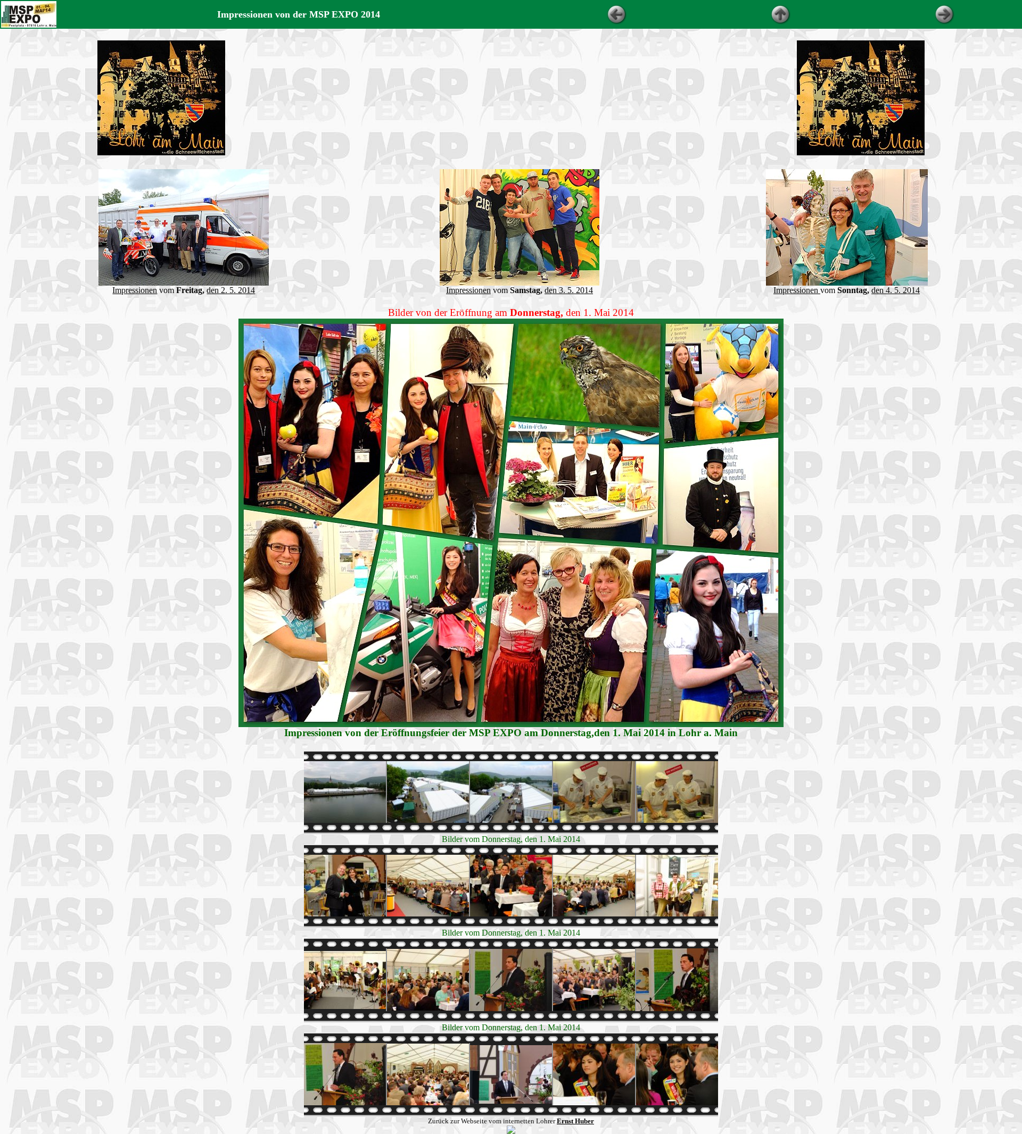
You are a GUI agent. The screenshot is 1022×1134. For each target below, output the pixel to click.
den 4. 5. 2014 (895, 290)
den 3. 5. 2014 (569, 290)
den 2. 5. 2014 (231, 290)
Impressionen (134, 290)
